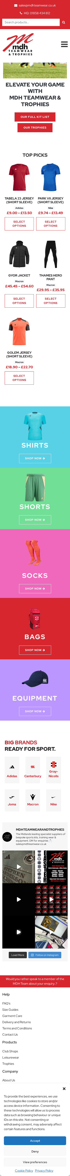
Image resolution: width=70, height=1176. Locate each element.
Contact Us (10, 1034)
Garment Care (12, 1016)
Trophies (8, 1064)
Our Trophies (35, 127)
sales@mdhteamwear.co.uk (37, 5)
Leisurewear (10, 1057)
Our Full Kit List (35, 117)
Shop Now (33, 458)
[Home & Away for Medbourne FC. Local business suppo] (18, 866)
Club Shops (10, 1051)
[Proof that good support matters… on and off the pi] (51, 932)
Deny (35, 1151)
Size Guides (10, 1010)
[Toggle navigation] (64, 44)
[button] (64, 1088)
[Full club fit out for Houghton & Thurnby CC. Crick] (18, 899)
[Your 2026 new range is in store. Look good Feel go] (51, 899)
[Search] (64, 22)
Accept (35, 1141)
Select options (19, 224)
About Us (8, 1080)
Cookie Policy (24, 1171)
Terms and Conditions (17, 1028)
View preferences (35, 1162)
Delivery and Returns (16, 1022)
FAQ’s (6, 1003)
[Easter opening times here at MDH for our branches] (51, 866)
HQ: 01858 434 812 (37, 13)
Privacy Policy (44, 1171)
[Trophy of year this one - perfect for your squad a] (18, 932)
